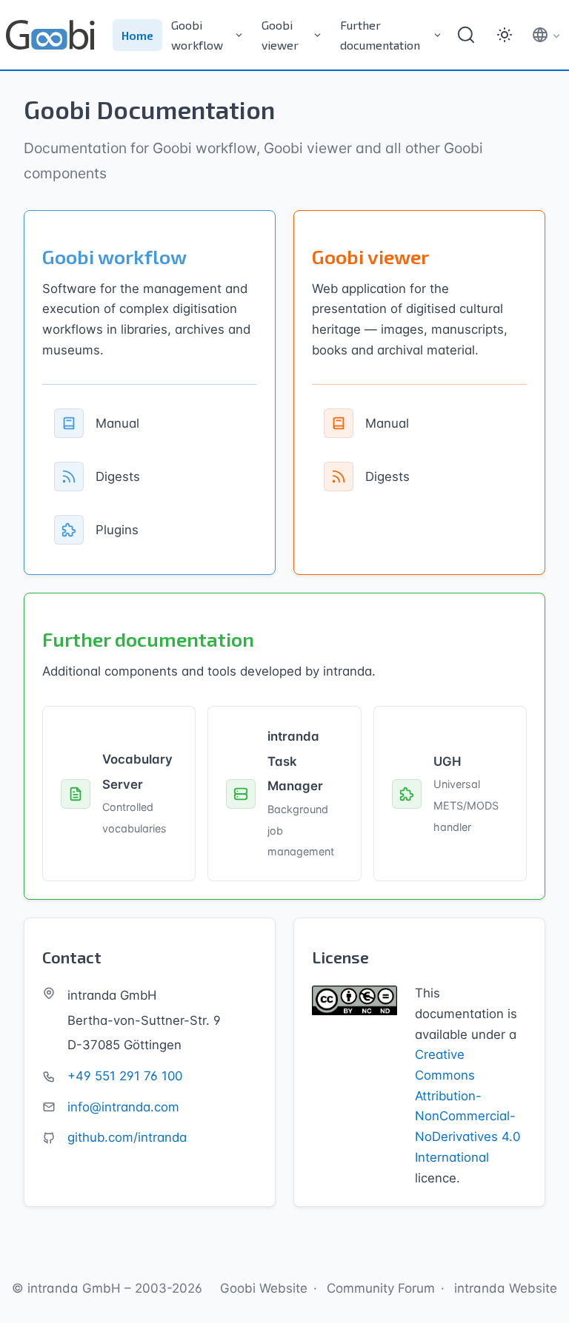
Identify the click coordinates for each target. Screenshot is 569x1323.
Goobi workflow (197, 35)
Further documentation (380, 35)
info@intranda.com (123, 1107)
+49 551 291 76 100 (124, 1075)
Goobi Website (263, 1288)
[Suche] (466, 35)
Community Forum (381, 1288)
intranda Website (505, 1288)
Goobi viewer (280, 35)
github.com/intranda (127, 1137)
